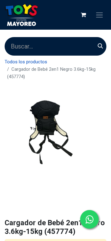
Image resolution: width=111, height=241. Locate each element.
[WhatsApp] (89, 219)
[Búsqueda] (100, 46)
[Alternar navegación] (99, 15)
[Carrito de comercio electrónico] (83, 15)
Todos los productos (26, 62)
